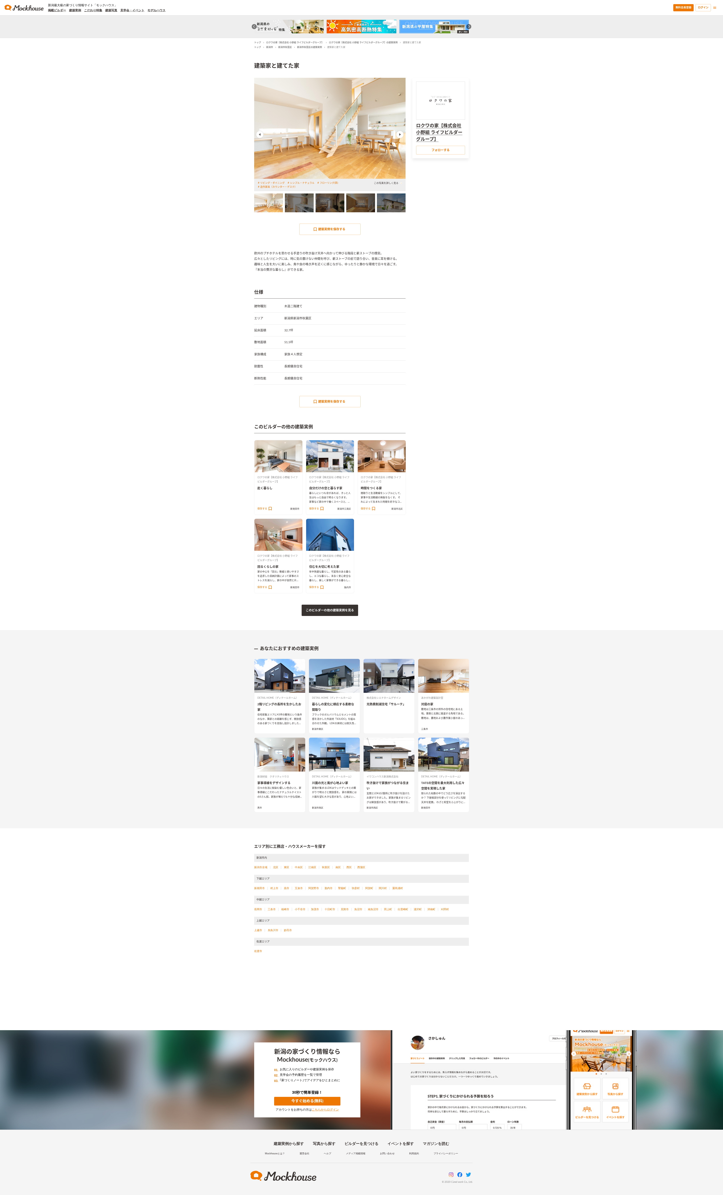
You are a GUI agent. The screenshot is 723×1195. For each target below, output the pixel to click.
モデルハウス (156, 10)
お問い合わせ (387, 1153)
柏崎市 (285, 909)
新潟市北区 (397, 509)
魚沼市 (358, 909)
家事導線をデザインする (274, 783)
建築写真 (111, 10)
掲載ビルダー (57, 10)
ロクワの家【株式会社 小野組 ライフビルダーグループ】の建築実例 (363, 42)
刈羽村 (445, 909)
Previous (260, 134)
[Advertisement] (361, 996)
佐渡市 (258, 951)
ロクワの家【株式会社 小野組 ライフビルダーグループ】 (295, 42)
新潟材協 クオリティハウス (273, 777)
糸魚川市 (273, 930)
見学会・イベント (132, 10)
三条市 (424, 729)
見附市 (345, 909)
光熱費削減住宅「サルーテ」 (386, 704)
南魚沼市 (373, 909)
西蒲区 (361, 867)
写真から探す (324, 1144)
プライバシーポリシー (446, 1153)
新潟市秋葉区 (285, 47)
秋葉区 (326, 867)
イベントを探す (400, 1144)
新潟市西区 (317, 808)
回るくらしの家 (267, 566)
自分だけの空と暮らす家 (325, 488)
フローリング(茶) (329, 183)
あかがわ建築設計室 (432, 698)
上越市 (258, 930)
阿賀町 (369, 888)
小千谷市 (300, 909)
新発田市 (294, 509)
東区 (286, 867)
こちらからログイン (325, 1109)
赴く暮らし (264, 488)
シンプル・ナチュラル (302, 183)
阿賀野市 (313, 888)
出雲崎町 (403, 909)
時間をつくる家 (371, 488)
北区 (275, 867)
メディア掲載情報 (355, 1153)
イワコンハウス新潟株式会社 (382, 777)
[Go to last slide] (254, 26)
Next (400, 134)
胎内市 (347, 587)
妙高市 (288, 930)
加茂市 (315, 909)
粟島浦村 (397, 888)
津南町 (431, 909)
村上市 (274, 888)
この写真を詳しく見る (386, 183)
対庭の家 (427, 704)
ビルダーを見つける (361, 1144)
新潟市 (269, 47)
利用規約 (414, 1153)
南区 (338, 867)
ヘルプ (327, 1153)
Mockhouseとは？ (275, 1153)
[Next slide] (468, 26)
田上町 (388, 909)
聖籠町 (342, 888)
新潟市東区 (317, 729)
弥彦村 (356, 888)
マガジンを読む (436, 1144)
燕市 (259, 808)
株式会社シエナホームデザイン (384, 698)
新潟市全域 (260, 867)
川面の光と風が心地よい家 (330, 783)
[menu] (714, 7)
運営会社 (304, 1153)
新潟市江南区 (344, 509)
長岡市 (258, 909)
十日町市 (330, 909)
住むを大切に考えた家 (324, 566)
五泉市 (299, 888)
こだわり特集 (93, 10)
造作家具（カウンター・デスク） (278, 187)
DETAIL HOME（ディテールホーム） (277, 698)
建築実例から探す (289, 1144)
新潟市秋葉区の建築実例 (309, 47)
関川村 (383, 888)
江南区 (312, 867)
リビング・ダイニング (272, 183)
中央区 (299, 867)
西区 (349, 867)
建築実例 (75, 10)
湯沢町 (418, 909)
